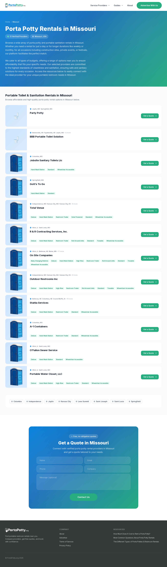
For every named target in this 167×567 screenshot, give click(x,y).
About (130, 5)
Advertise (63, 538)
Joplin (51, 401)
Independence (35, 401)
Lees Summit (83, 401)
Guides (117, 5)
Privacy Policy (65, 545)
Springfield (135, 401)
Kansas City (66, 401)
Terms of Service (66, 542)
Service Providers (98, 5)
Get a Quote (148, 116)
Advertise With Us (149, 5)
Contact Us (84, 497)
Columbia (18, 401)
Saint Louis (119, 401)
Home (7, 22)
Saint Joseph (101, 401)
